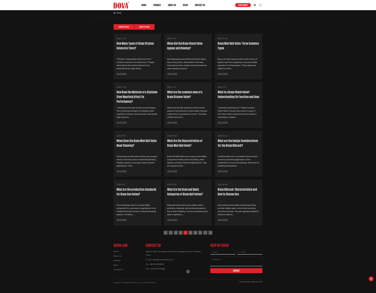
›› (210, 233)
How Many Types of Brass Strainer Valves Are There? (135, 45)
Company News (124, 27)
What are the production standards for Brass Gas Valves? (136, 191)
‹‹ (165, 233)
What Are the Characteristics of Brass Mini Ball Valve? (184, 143)
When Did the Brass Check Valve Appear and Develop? (184, 45)
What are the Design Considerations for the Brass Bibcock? (238, 143)
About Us (172, 5)
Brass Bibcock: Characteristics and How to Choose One (237, 191)
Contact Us (200, 5)
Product (157, 5)
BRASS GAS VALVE (159, 9)
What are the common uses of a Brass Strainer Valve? (184, 94)
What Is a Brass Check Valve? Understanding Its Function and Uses (238, 94)
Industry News (188, 9)
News (185, 5)
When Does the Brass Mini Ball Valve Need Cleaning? (137, 143)
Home (143, 5)
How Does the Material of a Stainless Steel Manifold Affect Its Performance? (137, 97)
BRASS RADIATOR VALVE (158, 8)
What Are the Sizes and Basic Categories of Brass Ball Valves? (185, 191)
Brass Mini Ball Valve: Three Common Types (238, 45)
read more (122, 73)
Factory (171, 9)
